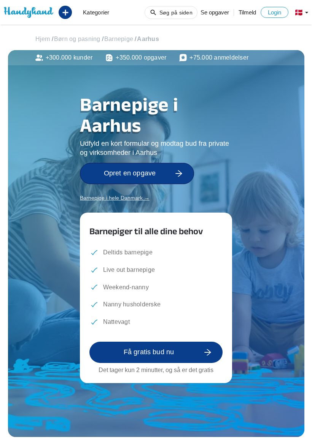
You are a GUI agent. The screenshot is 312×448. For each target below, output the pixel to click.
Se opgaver (215, 12)
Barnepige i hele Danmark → (115, 198)
